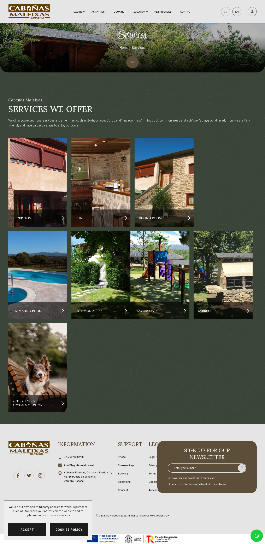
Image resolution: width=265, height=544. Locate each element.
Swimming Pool (26, 311)
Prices (122, 457)
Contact (186, 11)
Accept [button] (27, 529)
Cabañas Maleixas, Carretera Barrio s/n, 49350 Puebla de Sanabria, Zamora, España (88, 477)
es (225, 11)
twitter (29, 475)
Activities (98, 11)
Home (124, 47)
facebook (17, 475)
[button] (132, 62)
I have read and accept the (193, 477)
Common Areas (89, 311)
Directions (124, 481)
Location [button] (139, 11)
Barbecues (207, 311)
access (252, 11)
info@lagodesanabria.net (79, 465)
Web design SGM (159, 515)
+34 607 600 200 (74, 457)
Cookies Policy (69, 529)
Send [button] (242, 468)
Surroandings (126, 465)
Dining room (150, 218)
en (237, 11)
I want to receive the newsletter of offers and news (198, 484)
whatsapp (257, 536)
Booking (119, 11)
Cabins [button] (77, 11)
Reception (21, 218)
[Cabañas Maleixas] (29, 11)
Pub (79, 218)
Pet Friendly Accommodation (27, 403)
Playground (146, 311)
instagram (40, 475)
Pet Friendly (162, 11)
